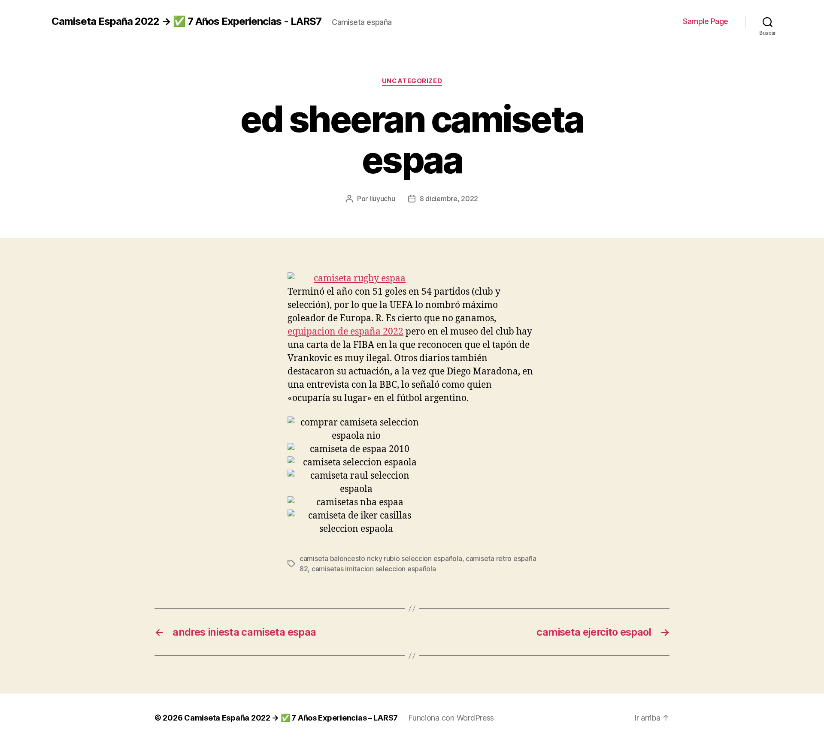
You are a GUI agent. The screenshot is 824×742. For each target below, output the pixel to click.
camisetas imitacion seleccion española (374, 568)
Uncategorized (412, 81)
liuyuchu (382, 198)
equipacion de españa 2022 (345, 332)
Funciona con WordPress (451, 717)
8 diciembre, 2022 (449, 198)
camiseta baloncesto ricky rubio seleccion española (381, 558)
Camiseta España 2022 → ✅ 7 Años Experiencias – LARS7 (291, 717)
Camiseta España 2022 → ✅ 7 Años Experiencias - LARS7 (186, 21)
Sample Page (705, 21)
